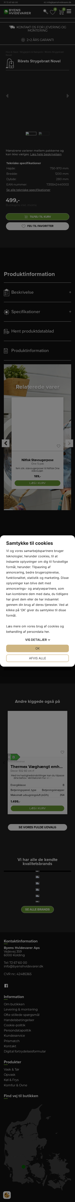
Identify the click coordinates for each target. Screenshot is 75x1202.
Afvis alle (37, 658)
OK (37, 648)
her (46, 632)
